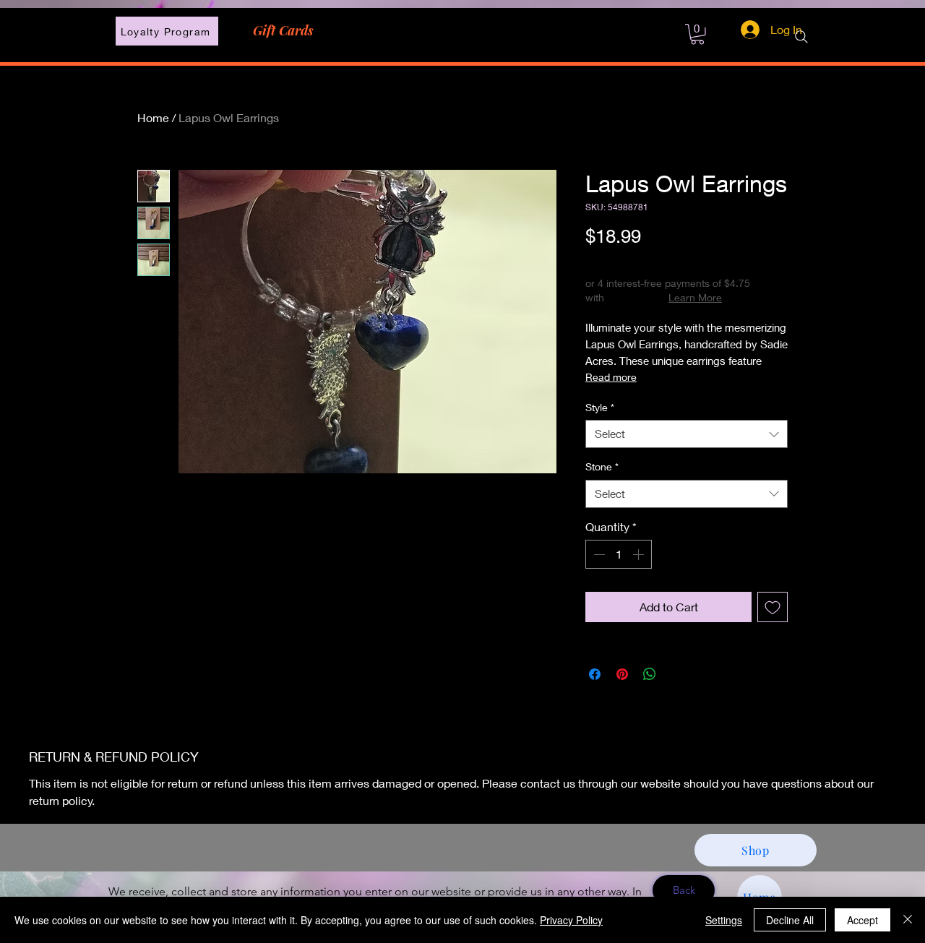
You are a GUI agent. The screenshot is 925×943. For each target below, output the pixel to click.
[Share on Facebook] (594, 674)
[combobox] (686, 434)
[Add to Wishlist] (772, 607)
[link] (697, 34)
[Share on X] (677, 674)
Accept (862, 920)
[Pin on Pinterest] (622, 674)
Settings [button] (723, 920)
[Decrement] (598, 554)
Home (153, 117)
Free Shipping (617, 260)
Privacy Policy (571, 920)
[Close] (907, 919)
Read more (611, 377)
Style (599, 407)
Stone (602, 466)
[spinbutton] (618, 554)
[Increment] (639, 554)
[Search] (801, 37)
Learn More (695, 297)
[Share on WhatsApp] (649, 674)
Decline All (790, 920)
